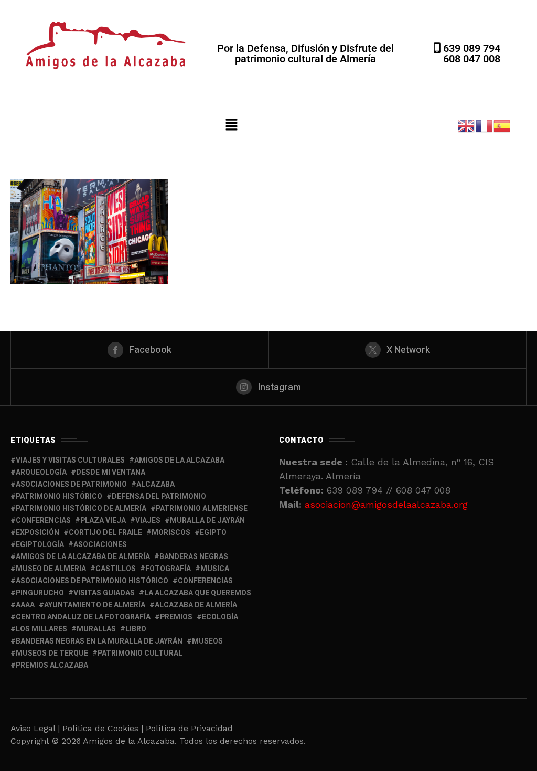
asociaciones (100, 544)
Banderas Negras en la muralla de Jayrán (99, 641)
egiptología (40, 544)
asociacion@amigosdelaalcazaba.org (386, 504)
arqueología (41, 472)
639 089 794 (470, 48)
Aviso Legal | (35, 728)
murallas (96, 629)
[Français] (484, 124)
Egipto (213, 532)
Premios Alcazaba (52, 665)
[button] (231, 125)
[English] (467, 124)
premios (176, 617)
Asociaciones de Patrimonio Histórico (92, 580)
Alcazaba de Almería (196, 605)
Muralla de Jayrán (207, 520)
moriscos (171, 532)
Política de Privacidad (189, 728)
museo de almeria (51, 568)
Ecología (220, 617)
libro (135, 629)
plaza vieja (103, 520)
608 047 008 (471, 58)
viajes (147, 520)
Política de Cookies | (104, 728)
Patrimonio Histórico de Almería (81, 508)
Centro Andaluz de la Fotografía (83, 617)
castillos (115, 568)
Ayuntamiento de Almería (94, 605)
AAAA (25, 605)
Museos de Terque (52, 653)
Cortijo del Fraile (105, 532)
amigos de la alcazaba (179, 460)
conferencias (43, 520)
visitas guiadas (104, 592)
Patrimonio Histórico (59, 496)
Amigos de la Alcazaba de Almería (83, 556)
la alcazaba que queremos (197, 592)
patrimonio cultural (140, 653)
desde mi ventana (110, 472)
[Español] (502, 124)
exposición (37, 532)
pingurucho (40, 592)
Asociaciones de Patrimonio (71, 484)
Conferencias (205, 580)
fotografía (168, 568)
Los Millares (41, 629)
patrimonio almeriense (202, 508)
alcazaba (155, 484)
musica (214, 568)
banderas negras (193, 556)
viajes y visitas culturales (70, 460)
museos (207, 641)
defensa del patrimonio (159, 496)
